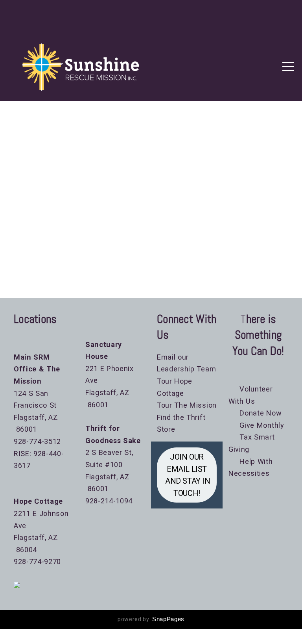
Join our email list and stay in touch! (186, 475)
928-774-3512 (37, 441)
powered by (151, 619)
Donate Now (260, 413)
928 (20, 561)
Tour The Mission (187, 405)
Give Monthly (258, 425)
